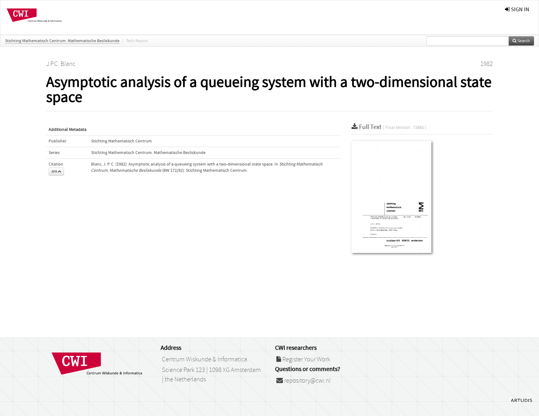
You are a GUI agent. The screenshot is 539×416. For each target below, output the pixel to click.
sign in (519, 9)
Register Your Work (305, 359)
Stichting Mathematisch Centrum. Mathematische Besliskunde (62, 40)
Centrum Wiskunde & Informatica (204, 359)
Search (523, 40)
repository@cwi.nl (307, 380)
